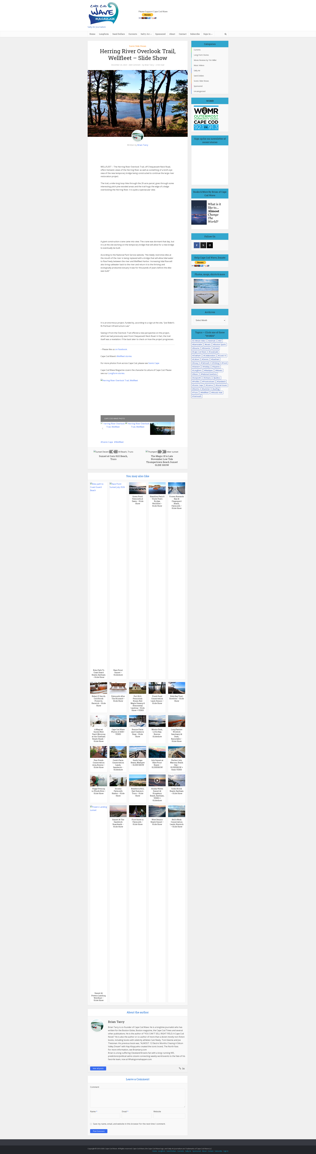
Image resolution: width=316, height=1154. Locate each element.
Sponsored (160, 34)
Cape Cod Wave (199, 352)
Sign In (207, 34)
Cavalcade (214, 352)
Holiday (207, 367)
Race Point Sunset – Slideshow (118, 672)
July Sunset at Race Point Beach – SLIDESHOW (157, 763)
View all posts (98, 1068)
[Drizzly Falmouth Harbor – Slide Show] (118, 780)
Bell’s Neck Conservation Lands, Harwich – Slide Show (177, 823)
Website (157, 1111)
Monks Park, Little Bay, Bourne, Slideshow (157, 733)
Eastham (215, 359)
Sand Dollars (118, 34)
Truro (195, 392)
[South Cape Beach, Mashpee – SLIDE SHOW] (137, 751)
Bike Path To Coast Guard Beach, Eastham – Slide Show (99, 673)
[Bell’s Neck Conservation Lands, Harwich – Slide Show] (176, 811)
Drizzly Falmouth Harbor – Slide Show (118, 792)
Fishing (216, 363)
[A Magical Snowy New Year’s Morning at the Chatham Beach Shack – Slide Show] (98, 721)
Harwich (196, 367)
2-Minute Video (199, 341)
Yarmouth (197, 396)
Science (210, 385)
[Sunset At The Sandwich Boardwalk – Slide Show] (118, 811)
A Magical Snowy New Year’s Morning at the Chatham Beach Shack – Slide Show (99, 735)
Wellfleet (120, 442)
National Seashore (209, 374)
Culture (196, 359)
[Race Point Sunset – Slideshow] (118, 574)
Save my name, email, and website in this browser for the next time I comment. (129, 1123)
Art (220, 341)
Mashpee (209, 370)
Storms (196, 389)
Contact (183, 34)
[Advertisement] (119, 155)
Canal (216, 348)
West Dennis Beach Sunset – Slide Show (157, 821)
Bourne (196, 348)
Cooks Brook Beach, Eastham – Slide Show (177, 791)
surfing (216, 389)
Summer (206, 389)
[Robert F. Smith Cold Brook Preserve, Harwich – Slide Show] (98, 687)
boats (208, 344)
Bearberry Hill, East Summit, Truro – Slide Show (137, 792)
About (172, 34)
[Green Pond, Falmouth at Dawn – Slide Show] (137, 488)
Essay (195, 363)
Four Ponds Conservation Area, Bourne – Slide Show (98, 763)
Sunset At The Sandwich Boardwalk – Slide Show (118, 823)
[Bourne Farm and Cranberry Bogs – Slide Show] (137, 721)
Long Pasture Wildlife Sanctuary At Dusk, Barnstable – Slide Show (176, 735)
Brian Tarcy (149, 65)
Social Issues (222, 385)
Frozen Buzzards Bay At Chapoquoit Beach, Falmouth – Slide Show (176, 502)
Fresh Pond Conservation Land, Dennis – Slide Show (157, 699)
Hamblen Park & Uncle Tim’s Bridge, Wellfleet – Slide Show (157, 501)
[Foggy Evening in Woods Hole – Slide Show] (98, 780)
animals (212, 341)
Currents (132, 34)
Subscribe (195, 34)
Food (225, 363)
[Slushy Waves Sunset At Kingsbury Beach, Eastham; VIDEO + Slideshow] (157, 780)
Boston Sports (220, 344)
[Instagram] (210, 245)
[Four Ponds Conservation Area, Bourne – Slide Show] (98, 751)
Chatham (197, 355)
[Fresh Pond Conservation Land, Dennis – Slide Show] (157, 687)
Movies (219, 370)
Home (92, 34)
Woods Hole (217, 392)
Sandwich (222, 381)
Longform (104, 34)
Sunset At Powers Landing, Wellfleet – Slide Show (98, 996)
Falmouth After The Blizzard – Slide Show (118, 698)
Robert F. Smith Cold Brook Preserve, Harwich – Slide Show (99, 701)
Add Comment (134, 65)
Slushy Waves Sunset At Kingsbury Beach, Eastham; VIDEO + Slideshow (157, 795)
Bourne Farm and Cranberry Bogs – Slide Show (137, 733)
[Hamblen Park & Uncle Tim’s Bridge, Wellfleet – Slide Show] (157, 488)
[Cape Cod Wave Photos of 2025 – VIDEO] (118, 721)
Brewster (206, 348)
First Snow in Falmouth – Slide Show (138, 821)
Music (195, 374)
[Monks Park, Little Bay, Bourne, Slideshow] (157, 721)
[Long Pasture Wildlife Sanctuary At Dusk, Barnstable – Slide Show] (176, 721)
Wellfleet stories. (124, 356)
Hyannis (216, 367)
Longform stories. (116, 373)
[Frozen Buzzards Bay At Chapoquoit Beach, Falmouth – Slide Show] (176, 488)
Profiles (196, 381)
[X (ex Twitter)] (203, 245)
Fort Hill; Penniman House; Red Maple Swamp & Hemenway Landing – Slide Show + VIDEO (138, 703)
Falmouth (205, 363)
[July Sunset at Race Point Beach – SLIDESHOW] (157, 751)
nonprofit (197, 378)
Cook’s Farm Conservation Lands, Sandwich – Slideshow (118, 765)
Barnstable (197, 344)
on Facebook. (121, 349)
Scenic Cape (153, 363)
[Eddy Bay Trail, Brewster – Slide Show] (176, 687)
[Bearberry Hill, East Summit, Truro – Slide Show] (137, 780)
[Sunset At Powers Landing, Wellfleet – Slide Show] (98, 898)
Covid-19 (222, 355)
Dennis (205, 359)
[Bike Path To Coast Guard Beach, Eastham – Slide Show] (98, 574)
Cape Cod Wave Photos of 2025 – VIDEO (118, 731)
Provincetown (208, 381)
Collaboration (210, 355)
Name (93, 1111)
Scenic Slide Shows (137, 46)
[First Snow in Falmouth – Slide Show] (137, 811)
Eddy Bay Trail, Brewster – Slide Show (176, 698)
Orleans (208, 378)
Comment (94, 1087)
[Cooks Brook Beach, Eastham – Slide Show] (176, 780)
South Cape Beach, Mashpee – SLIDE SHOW (138, 762)
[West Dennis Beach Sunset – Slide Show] (157, 811)
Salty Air (145, 34)
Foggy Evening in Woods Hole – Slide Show (99, 791)
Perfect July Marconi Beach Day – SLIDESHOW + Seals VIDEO (176, 765)
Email (125, 1111)
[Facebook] (197, 245)
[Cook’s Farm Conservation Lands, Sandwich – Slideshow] (118, 751)
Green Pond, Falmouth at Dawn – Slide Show (137, 500)
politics (217, 378)
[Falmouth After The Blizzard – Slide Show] (118, 687)
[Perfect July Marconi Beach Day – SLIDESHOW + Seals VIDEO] (176, 751)
